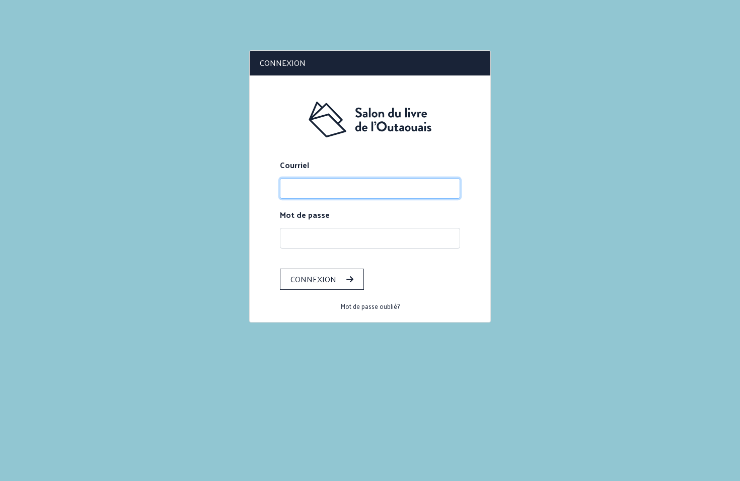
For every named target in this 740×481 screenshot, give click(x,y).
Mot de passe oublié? (370, 306)
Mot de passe (305, 215)
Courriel (294, 165)
